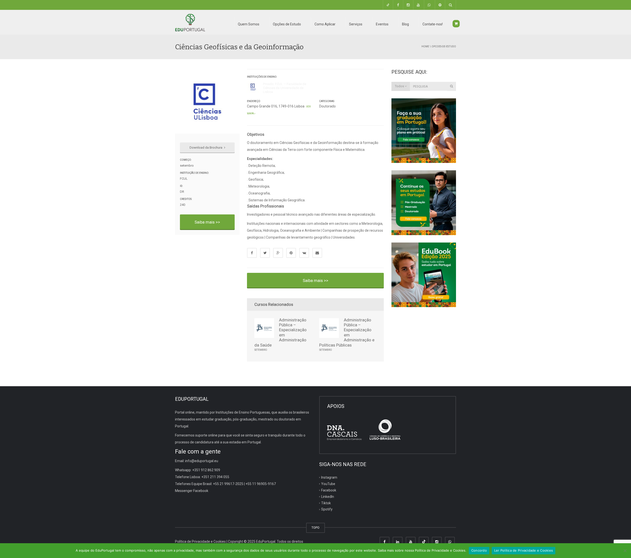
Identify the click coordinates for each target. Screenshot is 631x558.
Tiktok (326, 503)
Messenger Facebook (191, 491)
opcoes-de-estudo (444, 46)
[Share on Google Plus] (278, 253)
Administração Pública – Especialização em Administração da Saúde (280, 332)
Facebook (328, 490)
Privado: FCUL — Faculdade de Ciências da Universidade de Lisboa (284, 88)
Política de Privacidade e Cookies (200, 541)
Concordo (479, 550)
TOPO (315, 527)
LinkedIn (327, 496)
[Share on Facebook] (252, 253)
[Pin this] (291, 253)
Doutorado (327, 106)
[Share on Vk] (304, 253)
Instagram (329, 477)
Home (425, 46)
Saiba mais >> (207, 222)
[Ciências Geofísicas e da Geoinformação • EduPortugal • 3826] (190, 22)
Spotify (327, 509)
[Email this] (317, 253)
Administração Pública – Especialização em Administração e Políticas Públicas (346, 332)
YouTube (328, 484)
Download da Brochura (206, 147)
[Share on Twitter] (265, 253)
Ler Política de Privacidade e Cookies (523, 550)
